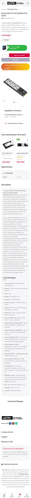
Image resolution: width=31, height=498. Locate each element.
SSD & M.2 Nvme (12, 9)
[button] (3, 89)
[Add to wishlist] (12, 143)
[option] (13, 102)
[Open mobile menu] (3, 3)
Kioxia (19, 177)
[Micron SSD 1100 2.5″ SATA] (8, 145)
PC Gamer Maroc (24, 474)
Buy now (15, 60)
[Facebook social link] (10, 423)
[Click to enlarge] (4, 101)
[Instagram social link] (13, 423)
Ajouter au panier (19, 55)
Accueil (3, 9)
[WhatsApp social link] (16, 423)
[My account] (28, 3)
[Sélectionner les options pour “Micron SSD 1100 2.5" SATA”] (12, 140)
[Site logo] (15, 3)
